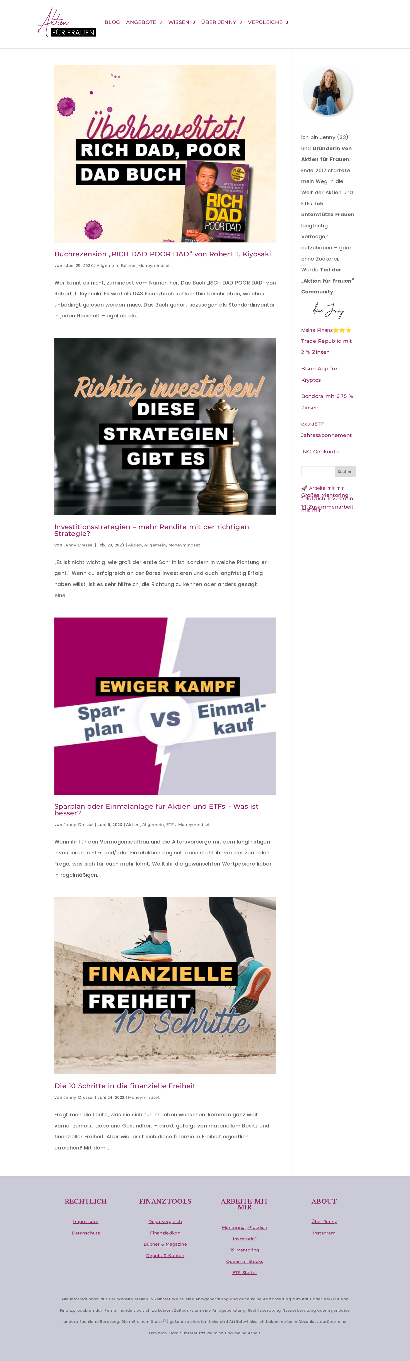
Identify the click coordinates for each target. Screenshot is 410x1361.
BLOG (112, 22)
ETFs (171, 824)
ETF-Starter (244, 1272)
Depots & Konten (165, 1255)
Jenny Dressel (79, 545)
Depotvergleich (165, 1221)
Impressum (85, 1221)
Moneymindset (154, 265)
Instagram (324, 1233)
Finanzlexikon (165, 1233)
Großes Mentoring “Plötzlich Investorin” (328, 497)
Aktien (135, 545)
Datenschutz (86, 1233)
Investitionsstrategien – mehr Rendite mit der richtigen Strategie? (151, 530)
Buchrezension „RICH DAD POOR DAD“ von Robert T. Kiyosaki (162, 254)
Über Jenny (324, 1221)
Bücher (128, 265)
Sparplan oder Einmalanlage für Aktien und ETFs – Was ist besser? (156, 809)
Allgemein (107, 265)
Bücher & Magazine (165, 1244)
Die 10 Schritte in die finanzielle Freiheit (125, 1086)
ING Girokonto (320, 452)
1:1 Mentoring (244, 1250)
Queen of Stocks (244, 1261)
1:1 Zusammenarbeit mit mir (327, 508)
